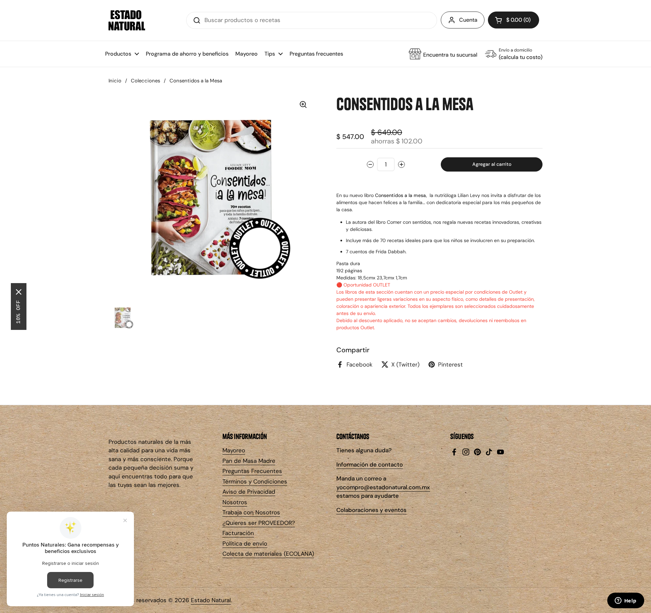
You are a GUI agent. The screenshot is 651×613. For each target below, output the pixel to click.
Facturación (238, 533)
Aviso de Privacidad (248, 491)
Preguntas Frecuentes (252, 471)
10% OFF (19, 312)
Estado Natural (211, 600)
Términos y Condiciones (254, 481)
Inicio (114, 80)
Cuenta (468, 19)
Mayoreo (233, 450)
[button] (513, 20)
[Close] (18, 292)
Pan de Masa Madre (248, 460)
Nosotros (234, 502)
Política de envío (244, 543)
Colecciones (145, 80)
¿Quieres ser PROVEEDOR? (258, 523)
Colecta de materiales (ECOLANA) (268, 553)
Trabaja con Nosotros (251, 512)
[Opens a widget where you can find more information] (625, 601)
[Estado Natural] (126, 20)
